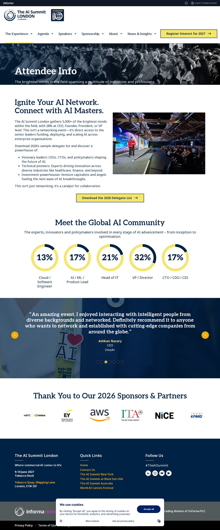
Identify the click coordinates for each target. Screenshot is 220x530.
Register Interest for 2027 (185, 33)
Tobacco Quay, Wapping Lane (35, 482)
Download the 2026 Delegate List (107, 198)
